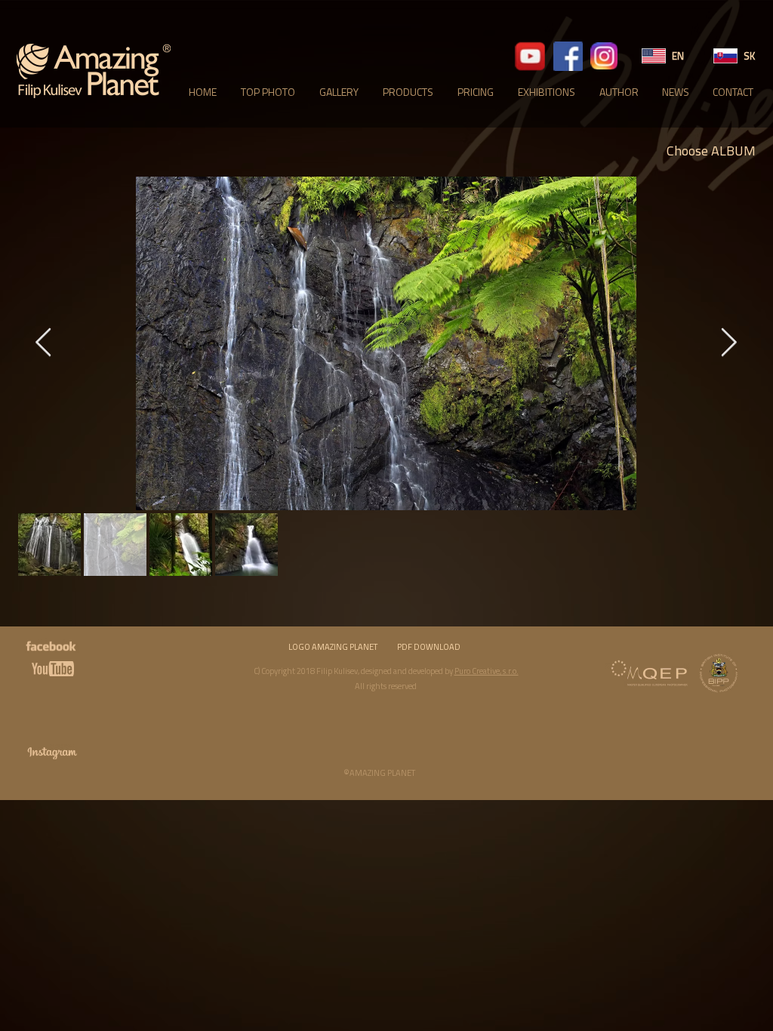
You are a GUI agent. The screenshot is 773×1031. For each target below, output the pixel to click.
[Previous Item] (43, 343)
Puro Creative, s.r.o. (486, 671)
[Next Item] (728, 343)
